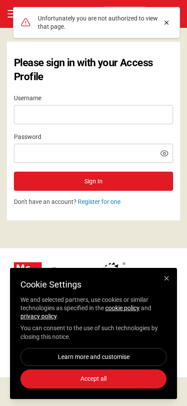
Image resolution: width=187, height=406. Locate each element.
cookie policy (122, 307)
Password (27, 136)
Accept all (93, 378)
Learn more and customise (94, 356)
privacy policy (38, 316)
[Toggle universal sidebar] (12, 14)
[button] (164, 153)
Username (27, 98)
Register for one (99, 201)
